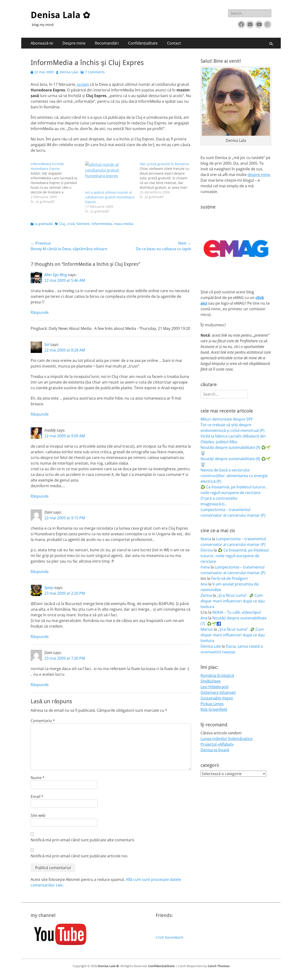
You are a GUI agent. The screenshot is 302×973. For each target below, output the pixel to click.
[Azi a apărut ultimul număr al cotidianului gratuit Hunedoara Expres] (110, 176)
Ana (204, 584)
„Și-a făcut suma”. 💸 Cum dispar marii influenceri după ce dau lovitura (233, 601)
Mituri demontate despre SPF (227, 419)
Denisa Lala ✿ (60, 15)
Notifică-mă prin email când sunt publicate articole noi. (79, 856)
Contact (174, 43)
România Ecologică (217, 675)
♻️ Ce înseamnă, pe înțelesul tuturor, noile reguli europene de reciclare (235, 556)
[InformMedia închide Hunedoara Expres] (58, 183)
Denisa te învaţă (215, 749)
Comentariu (43, 720)
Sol (46, 344)
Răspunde (40, 312)
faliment (83, 223)
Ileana (206, 538)
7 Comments (95, 72)
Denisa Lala (69, 72)
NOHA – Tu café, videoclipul (236, 612)
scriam (83, 84)
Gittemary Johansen (218, 692)
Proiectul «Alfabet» (217, 744)
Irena (205, 567)
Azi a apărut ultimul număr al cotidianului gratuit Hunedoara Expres (109, 197)
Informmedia (102, 223)
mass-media (123, 223)
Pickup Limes (212, 703)
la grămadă (44, 223)
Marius (207, 629)
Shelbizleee (211, 681)
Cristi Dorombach (169, 937)
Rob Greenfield (214, 709)
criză (71, 223)
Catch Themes (219, 966)
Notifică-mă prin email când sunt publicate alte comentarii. (83, 839)
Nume (38, 777)
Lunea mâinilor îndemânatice (226, 738)
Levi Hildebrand (214, 686)
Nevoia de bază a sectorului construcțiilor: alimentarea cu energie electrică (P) (234, 475)
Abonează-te (42, 43)
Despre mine (74, 43)
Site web (38, 815)
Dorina (207, 550)
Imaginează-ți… (214, 504)
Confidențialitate (143, 43)
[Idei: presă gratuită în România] (167, 180)
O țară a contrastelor (219, 498)
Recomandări (107, 43)
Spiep (48, 587)
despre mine (258, 174)
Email (37, 796)
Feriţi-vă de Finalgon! (229, 578)
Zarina (206, 595)
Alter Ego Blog (55, 274)
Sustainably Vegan (217, 698)
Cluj (62, 223)
